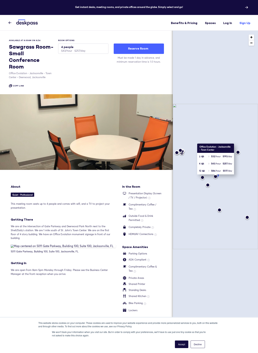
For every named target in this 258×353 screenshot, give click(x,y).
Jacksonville (32, 77)
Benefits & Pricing (184, 23)
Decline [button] (198, 344)
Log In (227, 23)
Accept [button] (181, 344)
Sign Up (244, 23)
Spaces (210, 23)
